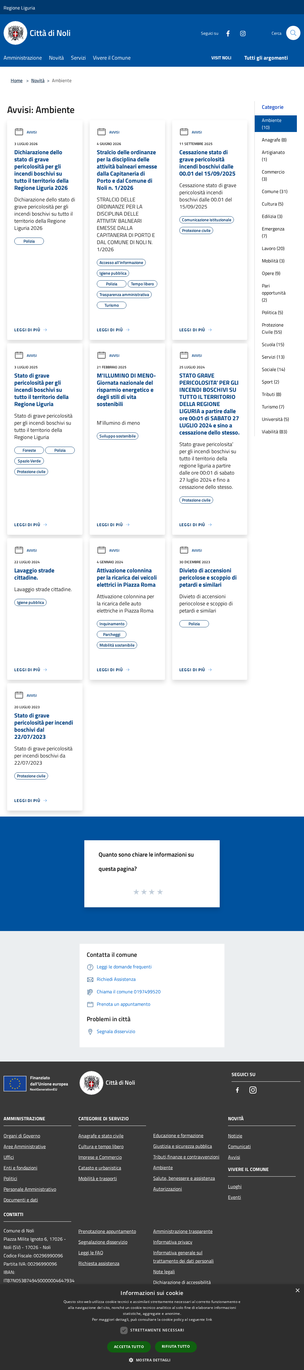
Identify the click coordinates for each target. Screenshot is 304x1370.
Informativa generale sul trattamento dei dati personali (183, 1256)
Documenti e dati (21, 1199)
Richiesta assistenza (98, 1263)
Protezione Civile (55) (273, 328)
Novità (38, 80)
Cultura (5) (272, 203)
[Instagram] (240, 33)
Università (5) (275, 419)
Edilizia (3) (272, 216)
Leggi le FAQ (90, 1252)
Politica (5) (272, 312)
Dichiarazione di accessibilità (182, 1282)
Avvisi (32, 132)
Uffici (9, 1157)
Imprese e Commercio (100, 1157)
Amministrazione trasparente (183, 1231)
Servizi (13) (273, 356)
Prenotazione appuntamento (107, 1231)
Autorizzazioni (167, 1188)
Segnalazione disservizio (102, 1241)
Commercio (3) (273, 175)
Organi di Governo (22, 1135)
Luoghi (235, 1186)
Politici (10, 1178)
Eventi (234, 1197)
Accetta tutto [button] (129, 1346)
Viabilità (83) (274, 431)
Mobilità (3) (273, 260)
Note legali (164, 1271)
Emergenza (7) (273, 232)
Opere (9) (271, 273)
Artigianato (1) (273, 156)
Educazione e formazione (178, 1135)
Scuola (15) (273, 344)
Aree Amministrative (25, 1146)
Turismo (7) (273, 406)
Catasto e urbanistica (99, 1167)
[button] (151, 1360)
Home (17, 80)
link (209, 1319)
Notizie (235, 1135)
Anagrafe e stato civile (101, 1135)
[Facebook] (226, 33)
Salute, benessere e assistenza (184, 1178)
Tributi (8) (271, 394)
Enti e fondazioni (20, 1167)
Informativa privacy (172, 1241)
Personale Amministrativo (30, 1189)
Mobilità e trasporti (97, 1178)
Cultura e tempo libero (101, 1146)
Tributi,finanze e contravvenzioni (186, 1156)
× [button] (297, 1290)
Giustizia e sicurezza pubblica (182, 1146)
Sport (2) (270, 381)
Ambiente (163, 1167)
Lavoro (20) (273, 248)
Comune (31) (274, 191)
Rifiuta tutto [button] (176, 1346)
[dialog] (152, 1327)
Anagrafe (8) (274, 139)
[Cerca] (293, 33)
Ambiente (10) (271, 124)
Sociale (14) (273, 369)
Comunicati (239, 1146)
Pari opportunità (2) (274, 292)
